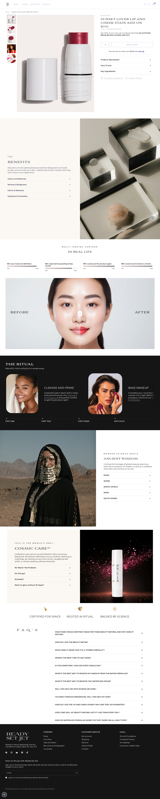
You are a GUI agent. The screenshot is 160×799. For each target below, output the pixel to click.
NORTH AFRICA (111, 487)
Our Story (35, 4)
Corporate (48, 749)
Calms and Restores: (17, 179)
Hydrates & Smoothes (17, 196)
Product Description (110, 60)
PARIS (106, 475)
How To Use (106, 65)
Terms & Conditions (128, 736)
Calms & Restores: (16, 190)
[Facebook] (7, 752)
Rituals (46, 4)
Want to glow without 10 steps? (29, 585)
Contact (85, 749)
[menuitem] (17, 4)
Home (7, 12)
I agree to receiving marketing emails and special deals (28, 777)
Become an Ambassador (54, 746)
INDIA (106, 493)
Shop (16, 4)
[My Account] (145, 4)
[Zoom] (90, 19)
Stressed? (19, 579)
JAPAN (107, 481)
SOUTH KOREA (110, 498)
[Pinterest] (23, 752)
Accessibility (125, 743)
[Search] (149, 4)
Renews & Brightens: (17, 185)
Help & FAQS (87, 746)
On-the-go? (20, 573)
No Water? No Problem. (26, 568)
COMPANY (48, 732)
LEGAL (122, 732)
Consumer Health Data (129, 746)
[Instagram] (13, 752)
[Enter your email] (76, 772)
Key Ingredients (108, 71)
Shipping (104, 29)
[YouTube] (18, 752)
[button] (4, 794)
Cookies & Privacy (127, 739)
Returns (85, 743)
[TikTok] (28, 752)
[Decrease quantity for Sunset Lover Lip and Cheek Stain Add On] (102, 44)
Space (25, 4)
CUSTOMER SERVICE (91, 732)
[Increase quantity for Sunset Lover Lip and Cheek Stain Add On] (108, 44)
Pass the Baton (50, 743)
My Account (87, 736)
